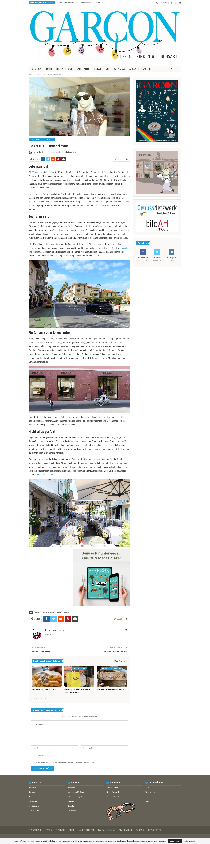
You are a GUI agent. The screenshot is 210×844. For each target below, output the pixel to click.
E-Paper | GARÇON (75, 797)
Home (59, 3)
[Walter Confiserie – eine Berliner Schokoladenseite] (79, 676)
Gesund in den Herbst (41, 651)
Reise (32, 140)
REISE (70, 69)
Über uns (148, 801)
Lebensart (49, 140)
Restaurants (33, 801)
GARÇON (132, 69)
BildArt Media (112, 787)
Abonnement (86, 3)
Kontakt (96, 3)
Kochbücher (33, 792)
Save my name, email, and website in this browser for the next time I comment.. (64, 762)
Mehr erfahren (189, 841)
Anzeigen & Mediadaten (77, 792)
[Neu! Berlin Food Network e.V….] (47, 676)
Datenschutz (150, 792)
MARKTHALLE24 (83, 69)
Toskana (36, 172)
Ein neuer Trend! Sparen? (115, 651)
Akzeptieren (175, 841)
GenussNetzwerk (112, 792)
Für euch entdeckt (101, 69)
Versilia (125, 248)
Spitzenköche (34, 811)
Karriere (71, 801)
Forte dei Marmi (48, 612)
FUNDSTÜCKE (36, 69)
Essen (46, 668)
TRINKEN (59, 69)
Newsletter (72, 811)
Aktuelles (32, 787)
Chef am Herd (119, 69)
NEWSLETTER (146, 69)
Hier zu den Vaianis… (45, 474)
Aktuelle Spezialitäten (111, 668)
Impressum (149, 797)
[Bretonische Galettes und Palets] (112, 676)
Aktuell (39, 140)
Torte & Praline (79, 668)
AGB (147, 787)
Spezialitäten (34, 806)
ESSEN (49, 69)
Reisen (31, 797)
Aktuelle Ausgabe (71, 3)
